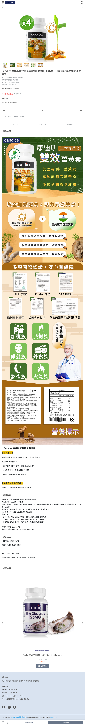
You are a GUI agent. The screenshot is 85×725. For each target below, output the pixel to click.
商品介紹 (15, 124)
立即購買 (66, 722)
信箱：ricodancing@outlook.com (13, 696)
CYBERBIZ (53, 717)
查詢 (3, 681)
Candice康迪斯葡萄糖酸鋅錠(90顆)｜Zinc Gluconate (42, 655)
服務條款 (36, 681)
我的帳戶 (15, 681)
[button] (82, 623)
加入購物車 (29, 722)
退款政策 (22, 681)
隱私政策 (29, 681)
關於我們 (8, 681)
